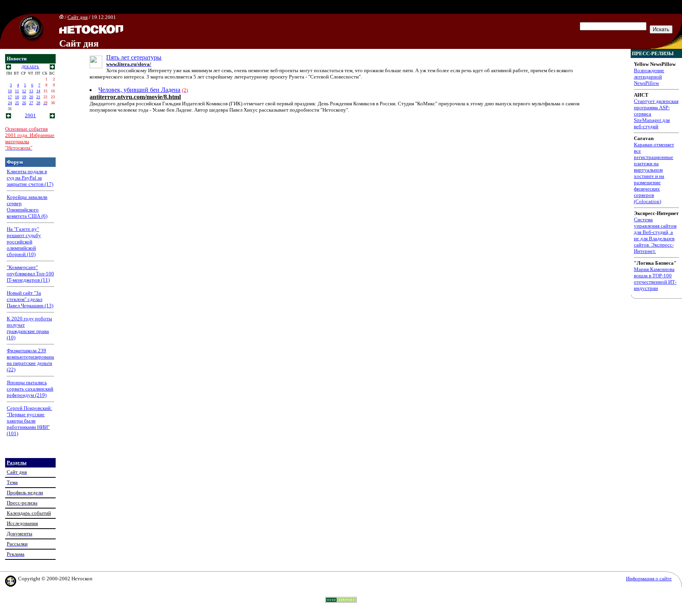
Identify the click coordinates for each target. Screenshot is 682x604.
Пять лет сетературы (133, 57)
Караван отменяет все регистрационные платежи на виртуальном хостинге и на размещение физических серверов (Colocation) (654, 173)
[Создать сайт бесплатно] (341, 600)
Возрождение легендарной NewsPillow (649, 76)
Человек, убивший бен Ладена (139, 89)
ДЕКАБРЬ (30, 67)
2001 (30, 115)
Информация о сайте (649, 579)
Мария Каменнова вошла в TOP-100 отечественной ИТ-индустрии (655, 278)
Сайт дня (77, 17)
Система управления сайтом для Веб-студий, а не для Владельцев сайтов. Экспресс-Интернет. (655, 235)
